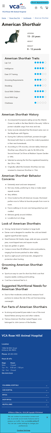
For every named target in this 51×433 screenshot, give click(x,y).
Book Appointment (40, 2)
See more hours (7, 373)
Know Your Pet (14, 18)
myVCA (4, 395)
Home (4, 18)
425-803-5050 (12, 354)
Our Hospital (7, 390)
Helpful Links (7, 404)
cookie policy (33, 421)
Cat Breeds (27, 18)
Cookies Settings (23, 430)
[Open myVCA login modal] (36, 8)
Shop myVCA (6, 399)
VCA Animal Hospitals (10, 385)
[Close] (47, 417)
